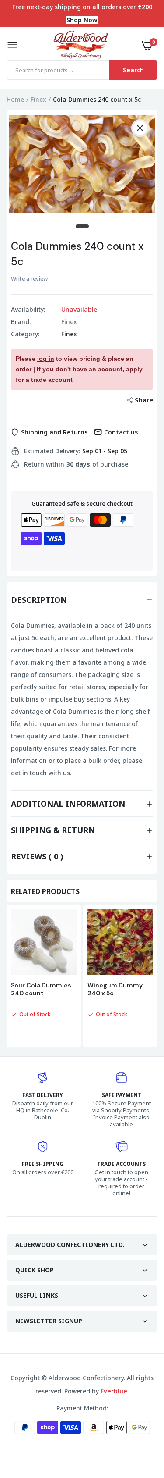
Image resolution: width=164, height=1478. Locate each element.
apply (134, 369)
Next (146, 977)
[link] (140, 1423)
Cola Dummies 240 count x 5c (77, 253)
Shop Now (82, 20)
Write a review (29, 278)
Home (15, 99)
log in (45, 358)
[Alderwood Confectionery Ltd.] (80, 45)
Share (144, 399)
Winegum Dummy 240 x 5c (115, 989)
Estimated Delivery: (52, 451)
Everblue (114, 1391)
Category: (25, 334)
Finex (38, 99)
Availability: (28, 309)
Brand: (21, 322)
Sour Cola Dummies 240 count (41, 989)
